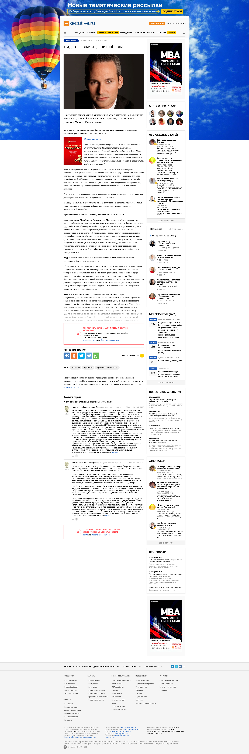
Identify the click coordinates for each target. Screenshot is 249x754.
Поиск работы (93, 684)
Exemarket (139, 700)
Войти (85, 535)
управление (88, 367)
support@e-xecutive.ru (122, 735)
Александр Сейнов (165, 183)
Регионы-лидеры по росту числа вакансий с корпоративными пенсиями (165, 575)
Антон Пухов (162, 260)
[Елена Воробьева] (179, 121)
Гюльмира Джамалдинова (168, 248)
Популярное (156, 229)
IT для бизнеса (141, 697)
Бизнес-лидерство (142, 680)
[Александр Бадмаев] (152, 113)
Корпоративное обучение (121, 680)
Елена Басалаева (164, 471)
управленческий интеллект (107, 367)
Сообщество (79, 33)
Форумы (161, 33)
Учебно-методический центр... (169, 320)
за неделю (157, 235)
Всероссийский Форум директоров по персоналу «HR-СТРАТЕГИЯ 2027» (169, 374)
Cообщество (69, 676)
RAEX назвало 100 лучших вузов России (164, 428)
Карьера (91, 33)
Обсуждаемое (176, 229)
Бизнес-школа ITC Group (167, 342)
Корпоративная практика (145, 684)
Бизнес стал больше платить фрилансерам (165, 588)
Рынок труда (92, 687)
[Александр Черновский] (152, 121)
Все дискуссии (166, 543)
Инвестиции (164, 690)
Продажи (139, 693)
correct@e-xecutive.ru (73, 387)
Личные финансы (166, 684)
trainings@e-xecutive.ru (131, 729)
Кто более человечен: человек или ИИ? (167, 524)
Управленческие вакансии (98, 697)
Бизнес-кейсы (117, 697)
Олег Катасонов (164, 510)
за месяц (171, 235)
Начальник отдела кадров (170, 361)
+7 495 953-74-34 (172, 727)
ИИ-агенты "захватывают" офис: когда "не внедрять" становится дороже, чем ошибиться (169, 485)
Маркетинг (139, 690)
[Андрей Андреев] (179, 113)
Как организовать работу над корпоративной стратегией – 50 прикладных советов (170, 200)
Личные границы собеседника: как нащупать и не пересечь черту (169, 160)
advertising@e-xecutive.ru (121, 731)
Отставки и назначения (72, 710)
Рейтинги (115, 690)
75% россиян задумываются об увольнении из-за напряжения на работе (165, 561)
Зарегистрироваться (110, 340)
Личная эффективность (96, 690)
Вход (169, 23)
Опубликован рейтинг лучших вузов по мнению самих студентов (163, 400)
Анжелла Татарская (165, 301)
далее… (115, 452)
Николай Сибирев (164, 491)
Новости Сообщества (71, 717)
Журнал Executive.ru (71, 690)
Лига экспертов (69, 684)
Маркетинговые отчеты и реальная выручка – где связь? (168, 282)
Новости (151, 33)
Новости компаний (71, 707)
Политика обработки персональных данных (80, 737)
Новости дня (68, 704)
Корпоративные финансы (169, 680)
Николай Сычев (163, 528)
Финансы (140, 33)
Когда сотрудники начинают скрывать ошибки (170, 256)
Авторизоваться (90, 340)
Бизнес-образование (107, 33)
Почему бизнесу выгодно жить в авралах (168, 269)
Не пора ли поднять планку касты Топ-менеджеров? (169, 467)
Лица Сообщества (70, 680)
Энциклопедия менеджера (146, 703)
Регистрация (179, 23)
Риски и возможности (168, 687)
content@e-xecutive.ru (121, 733)
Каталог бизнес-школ (119, 710)
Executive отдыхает (71, 693)
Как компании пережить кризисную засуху (168, 180)
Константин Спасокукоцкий (99, 402)
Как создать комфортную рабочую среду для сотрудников (168, 296)
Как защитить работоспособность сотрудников (166, 243)
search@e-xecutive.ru (128, 727)
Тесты (114, 703)
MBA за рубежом (118, 687)
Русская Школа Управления (168, 358)
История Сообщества (71, 687)
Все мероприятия (166, 383)
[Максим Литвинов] (170, 121)
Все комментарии (166, 221)
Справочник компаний (96, 700)
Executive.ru (77, 731)
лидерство (75, 367)
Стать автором (157, 23)
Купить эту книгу (92, 139)
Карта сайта (109, 737)
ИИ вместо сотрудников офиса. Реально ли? (168, 506)
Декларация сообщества (106, 666)
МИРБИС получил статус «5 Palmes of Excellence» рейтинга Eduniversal (163, 415)
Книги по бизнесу (118, 700)
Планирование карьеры (96, 693)
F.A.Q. (78, 666)
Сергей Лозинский (164, 165)
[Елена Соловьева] (161, 121)
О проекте (69, 666)
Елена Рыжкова (163, 145)
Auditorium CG (163, 369)
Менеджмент (126, 33)
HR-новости (68, 720)
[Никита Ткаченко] (170, 113)
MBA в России (117, 684)
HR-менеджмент (94, 680)
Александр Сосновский (167, 286)
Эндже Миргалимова (166, 272)
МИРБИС (171, 33)
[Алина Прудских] (161, 113)
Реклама (86, 666)
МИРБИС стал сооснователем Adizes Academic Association (163, 441)
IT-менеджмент (141, 687)
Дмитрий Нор (162, 206)
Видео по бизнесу (118, 706)
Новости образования (72, 714)
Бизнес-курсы (117, 693)
